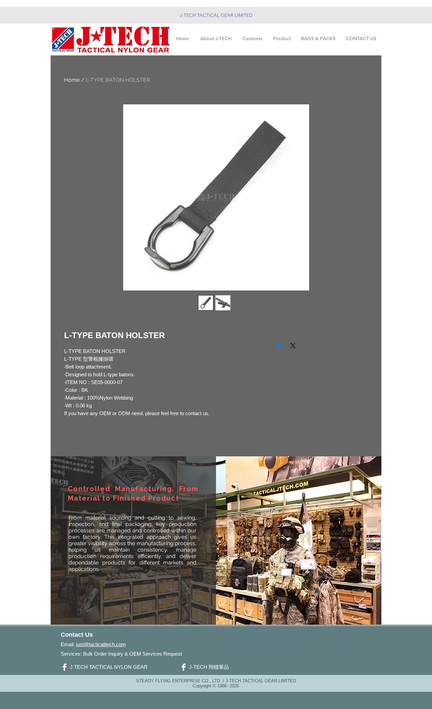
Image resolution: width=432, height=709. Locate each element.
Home (72, 80)
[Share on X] (293, 345)
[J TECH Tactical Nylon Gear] (64, 667)
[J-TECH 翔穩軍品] (183, 667)
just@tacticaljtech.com (101, 644)
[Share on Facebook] (280, 345)
